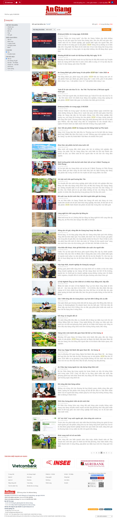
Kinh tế (10, 477)
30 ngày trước (12, 45)
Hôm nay (10, 41)
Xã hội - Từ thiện (13, 62)
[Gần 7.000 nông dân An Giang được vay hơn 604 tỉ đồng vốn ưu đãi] (44, 305)
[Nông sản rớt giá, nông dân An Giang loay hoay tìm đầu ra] (44, 236)
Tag (9, 33)
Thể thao (10, 66)
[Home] (16, 2)
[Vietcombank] (25, 463)
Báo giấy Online (92, 2)
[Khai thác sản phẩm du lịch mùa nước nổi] (44, 151)
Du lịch (66, 483)
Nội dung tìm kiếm (38, 29)
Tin (9, 52)
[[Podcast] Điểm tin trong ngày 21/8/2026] (44, 113)
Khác (9, 47)
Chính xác (11, 27)
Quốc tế (10, 480)
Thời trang (49, 483)
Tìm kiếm (106, 30)
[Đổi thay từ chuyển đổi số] (44, 322)
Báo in (101, 509)
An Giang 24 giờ (12, 60)
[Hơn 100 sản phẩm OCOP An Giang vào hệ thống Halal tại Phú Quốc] (44, 134)
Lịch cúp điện (103, 2)
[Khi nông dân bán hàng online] (44, 390)
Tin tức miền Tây (13, 486)
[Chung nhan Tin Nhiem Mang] (26, 492)
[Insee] (59, 462)
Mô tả (9, 31)
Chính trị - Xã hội (13, 64)
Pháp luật (66, 477)
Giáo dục (29, 477)
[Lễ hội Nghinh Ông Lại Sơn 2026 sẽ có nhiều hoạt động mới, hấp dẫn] (44, 288)
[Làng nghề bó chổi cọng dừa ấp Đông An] (44, 219)
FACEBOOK (94, 478)
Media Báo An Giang (32, 486)
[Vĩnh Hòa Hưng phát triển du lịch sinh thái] (44, 407)
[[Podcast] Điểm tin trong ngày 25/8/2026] (44, 40)
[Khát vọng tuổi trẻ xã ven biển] (44, 441)
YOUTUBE (100, 478)
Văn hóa (29, 480)
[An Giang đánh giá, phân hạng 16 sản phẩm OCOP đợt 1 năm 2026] (44, 78)
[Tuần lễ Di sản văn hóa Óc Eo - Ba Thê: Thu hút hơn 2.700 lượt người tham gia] (44, 96)
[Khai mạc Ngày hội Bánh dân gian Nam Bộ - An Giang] (44, 356)
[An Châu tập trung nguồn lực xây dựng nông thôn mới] (44, 373)
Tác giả (10, 35)
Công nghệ (48, 477)
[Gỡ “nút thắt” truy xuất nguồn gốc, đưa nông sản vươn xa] (44, 424)
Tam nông (11, 68)
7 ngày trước (11, 43)
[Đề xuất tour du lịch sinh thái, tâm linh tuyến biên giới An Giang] (44, 202)
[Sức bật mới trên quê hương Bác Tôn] (44, 185)
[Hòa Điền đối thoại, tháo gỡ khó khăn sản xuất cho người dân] (44, 254)
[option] (25, 463)
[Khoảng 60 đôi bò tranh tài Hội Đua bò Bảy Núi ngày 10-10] (44, 61)
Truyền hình (11, 54)
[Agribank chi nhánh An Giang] (92, 463)
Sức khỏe (66, 480)
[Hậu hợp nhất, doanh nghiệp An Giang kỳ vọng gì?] (44, 271)
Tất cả (9, 39)
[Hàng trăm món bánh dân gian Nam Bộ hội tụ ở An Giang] (44, 339)
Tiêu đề (10, 29)
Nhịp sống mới (12, 483)
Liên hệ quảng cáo (79, 2)
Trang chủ (9, 20)
